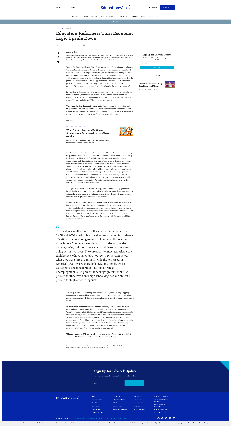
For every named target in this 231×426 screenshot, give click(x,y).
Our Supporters (96, 409)
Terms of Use (110, 418)
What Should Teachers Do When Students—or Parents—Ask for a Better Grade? (88, 133)
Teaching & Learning (108, 16)
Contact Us (116, 396)
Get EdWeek (137, 396)
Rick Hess (142, 90)
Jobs (143, 16)
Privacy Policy (123, 418)
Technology (124, 16)
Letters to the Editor (119, 399)
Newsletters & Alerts (139, 403)
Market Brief (153, 16)
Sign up (134, 383)
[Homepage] (115, 7)
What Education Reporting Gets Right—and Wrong (150, 85)
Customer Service (118, 406)
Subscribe (167, 7)
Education (60, 28)
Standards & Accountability (75, 127)
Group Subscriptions (140, 406)
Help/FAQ (115, 403)
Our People (95, 406)
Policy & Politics (90, 16)
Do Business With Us (161, 396)
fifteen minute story (91, 153)
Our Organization (97, 399)
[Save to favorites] (58, 57)
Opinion (135, 16)
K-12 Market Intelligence (161, 409)
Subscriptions (138, 399)
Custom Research (159, 413)
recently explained (78, 219)
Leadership (75, 16)
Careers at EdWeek (97, 412)
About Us (95, 396)
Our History (95, 403)
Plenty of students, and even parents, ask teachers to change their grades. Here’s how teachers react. (87, 142)
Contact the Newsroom (120, 409)
